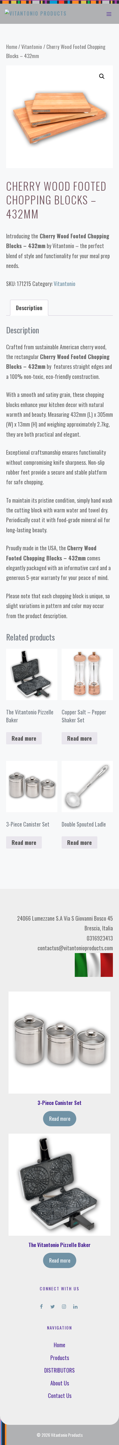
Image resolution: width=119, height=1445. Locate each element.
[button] (101, 76)
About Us (59, 1383)
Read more (24, 738)
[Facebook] (41, 1305)
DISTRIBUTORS (59, 1370)
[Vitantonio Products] (36, 13)
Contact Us (59, 1395)
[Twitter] (52, 1305)
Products (59, 1358)
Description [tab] (29, 308)
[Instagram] (64, 1305)
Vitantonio (31, 46)
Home (11, 46)
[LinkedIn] (75, 1305)
